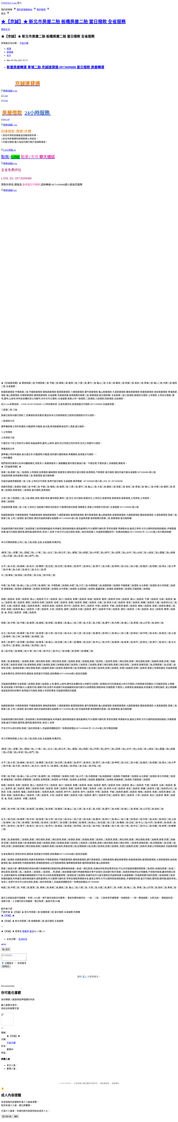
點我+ (28, 157)
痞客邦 (25, 931)
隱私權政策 (104, 1083)
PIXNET (68, 1083)
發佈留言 (5, 966)
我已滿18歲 (6, 1116)
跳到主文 (5, 29)
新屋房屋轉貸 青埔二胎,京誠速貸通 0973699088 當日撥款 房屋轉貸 (55, 67)
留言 (31, 931)
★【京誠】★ (7, 915)
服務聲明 (115, 1083)
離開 (16, 1116)
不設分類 (23, 43)
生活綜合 (22, 939)
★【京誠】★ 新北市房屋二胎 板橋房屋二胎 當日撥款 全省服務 (63, 21)
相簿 (9, 49)
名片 (9, 55)
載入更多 (5, 949)
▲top (3, 944)
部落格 (10, 52)
